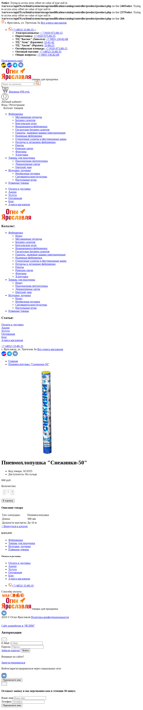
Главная (13, 361)
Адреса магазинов (19, 204)
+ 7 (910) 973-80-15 (51, 32)
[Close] (4, 639)
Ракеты (19, 267)
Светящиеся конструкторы (31, 304)
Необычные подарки (27, 301)
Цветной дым (23, 292)
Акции (12, 191)
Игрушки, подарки (19, 295)
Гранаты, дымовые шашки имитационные (40, 254)
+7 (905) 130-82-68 (57, 39)
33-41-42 (49, 42)
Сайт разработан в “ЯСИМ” (18, 625)
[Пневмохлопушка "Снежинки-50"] (45, 454)
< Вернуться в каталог (14, 526)
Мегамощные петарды (28, 238)
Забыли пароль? (10, 650)
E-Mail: (5, 643)
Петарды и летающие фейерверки (35, 263)
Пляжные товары (18, 310)
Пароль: (6, 646)
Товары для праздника (21, 279)
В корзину (8, 500)
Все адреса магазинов (54, 22)
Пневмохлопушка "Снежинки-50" (28, 364)
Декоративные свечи (27, 289)
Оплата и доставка (19, 188)
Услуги (12, 195)
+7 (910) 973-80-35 (44, 35)
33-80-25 (49, 45)
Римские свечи (24, 270)
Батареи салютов (25, 242)
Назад (18, 235)
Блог (11, 201)
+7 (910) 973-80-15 (56, 48)
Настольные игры (26, 307)
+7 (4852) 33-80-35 (50, 51)
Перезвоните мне (12, 680)
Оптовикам (15, 198)
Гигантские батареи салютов (32, 251)
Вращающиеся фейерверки (31, 248)
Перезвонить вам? (12, 60)
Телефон (6, 701)
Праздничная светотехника (31, 285)
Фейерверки (15, 232)
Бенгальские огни (26, 245)
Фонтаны (21, 273)
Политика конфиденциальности (50, 617)
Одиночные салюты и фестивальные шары (40, 260)
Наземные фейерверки (28, 257)
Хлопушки (21, 276)
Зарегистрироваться (13, 662)
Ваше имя (7, 697)
